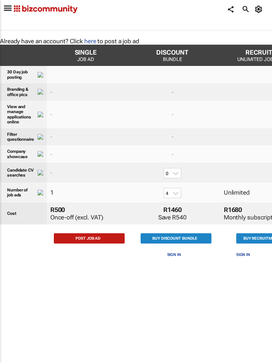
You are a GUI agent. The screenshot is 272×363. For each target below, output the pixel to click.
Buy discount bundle (174, 238)
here (90, 41)
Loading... (13, 331)
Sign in (174, 254)
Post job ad (88, 238)
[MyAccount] (259, 9)
